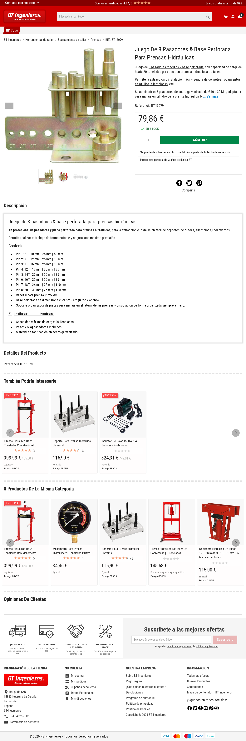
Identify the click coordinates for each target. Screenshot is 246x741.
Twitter (195, 708)
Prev (9, 106)
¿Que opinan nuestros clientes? (146, 687)
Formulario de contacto (21, 722)
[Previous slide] (10, 433)
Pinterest (199, 183)
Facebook (189, 708)
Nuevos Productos (198, 681)
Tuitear (189, 183)
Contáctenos (195, 687)
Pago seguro (134, 681)
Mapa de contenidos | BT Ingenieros (210, 692)
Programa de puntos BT (141, 698)
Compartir (179, 183)
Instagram (216, 708)
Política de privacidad (139, 703)
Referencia (142, 105)
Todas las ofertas (198, 676)
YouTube (206, 708)
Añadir (199, 140)
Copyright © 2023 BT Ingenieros (146, 715)
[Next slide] (236, 433)
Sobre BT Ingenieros (138, 676)
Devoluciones (134, 692)
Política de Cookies (138, 709)
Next (117, 106)
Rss (200, 708)
